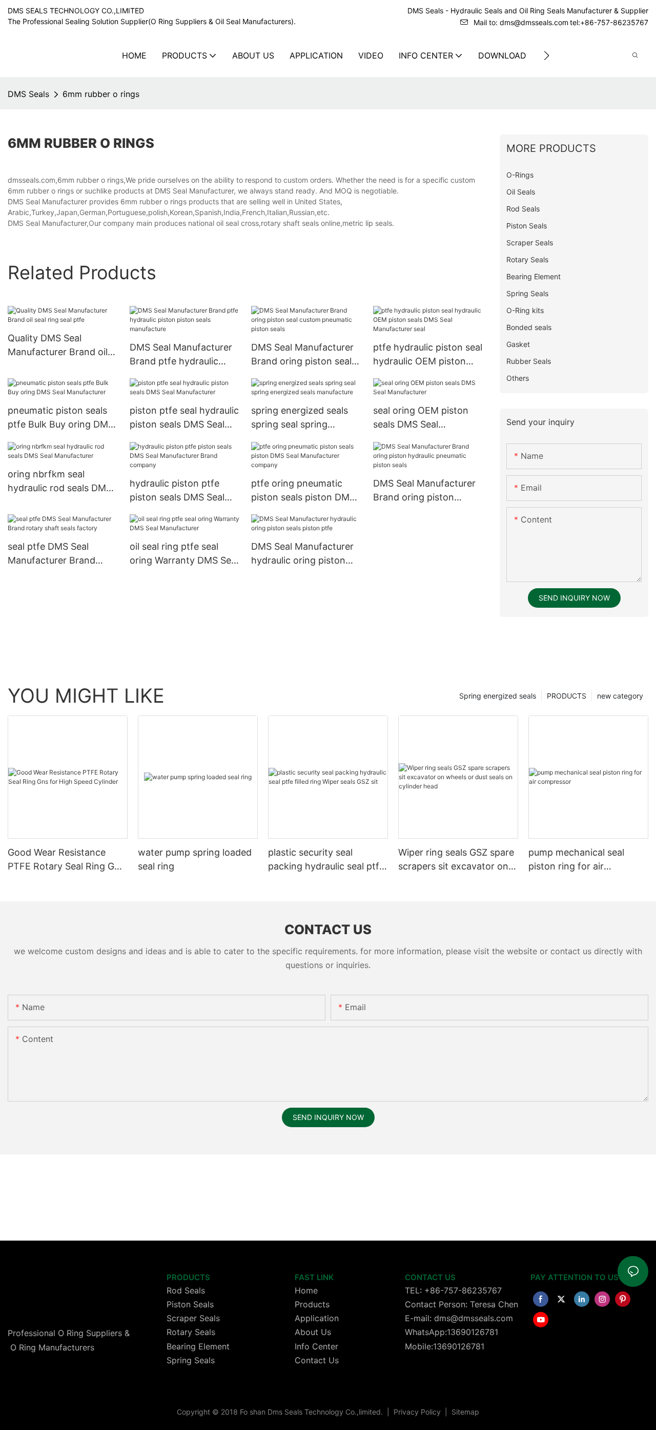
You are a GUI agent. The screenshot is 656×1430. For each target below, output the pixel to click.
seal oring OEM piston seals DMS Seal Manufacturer (420, 418)
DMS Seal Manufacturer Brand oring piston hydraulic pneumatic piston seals (424, 491)
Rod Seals (186, 1290)
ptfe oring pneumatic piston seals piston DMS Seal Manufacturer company (303, 491)
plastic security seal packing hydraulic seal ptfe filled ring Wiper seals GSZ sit (326, 860)
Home (306, 1290)
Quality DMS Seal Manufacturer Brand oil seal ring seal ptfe (58, 346)
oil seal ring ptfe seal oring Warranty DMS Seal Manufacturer (184, 554)
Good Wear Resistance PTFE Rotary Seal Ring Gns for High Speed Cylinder (66, 860)
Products (312, 1304)
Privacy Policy (418, 1411)
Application (317, 1318)
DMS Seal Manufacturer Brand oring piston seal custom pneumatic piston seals (306, 355)
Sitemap (464, 1411)
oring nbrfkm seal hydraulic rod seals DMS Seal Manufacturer (60, 482)
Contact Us (317, 1360)
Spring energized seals (497, 695)
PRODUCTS (566, 695)
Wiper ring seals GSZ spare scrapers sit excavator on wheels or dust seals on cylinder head (456, 860)
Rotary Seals (191, 1332)
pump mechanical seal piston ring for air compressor (576, 860)
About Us (313, 1332)
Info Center (316, 1346)
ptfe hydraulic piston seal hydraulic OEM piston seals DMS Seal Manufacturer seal (427, 355)
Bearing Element (198, 1346)
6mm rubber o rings (101, 94)
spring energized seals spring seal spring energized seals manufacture (299, 418)
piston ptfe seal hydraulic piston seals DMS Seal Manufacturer (184, 418)
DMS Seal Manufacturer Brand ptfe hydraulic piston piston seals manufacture (181, 355)
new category (620, 695)
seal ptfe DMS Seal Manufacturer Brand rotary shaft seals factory (63, 554)
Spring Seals (191, 1360)
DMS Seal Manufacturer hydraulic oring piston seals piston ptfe (302, 554)
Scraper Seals (193, 1318)
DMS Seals (28, 94)
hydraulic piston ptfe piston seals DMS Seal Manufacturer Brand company (177, 491)
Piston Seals (190, 1304)
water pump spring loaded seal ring (195, 859)
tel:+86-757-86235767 (609, 22)
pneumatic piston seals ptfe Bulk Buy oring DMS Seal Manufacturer (61, 418)
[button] (546, 55)
